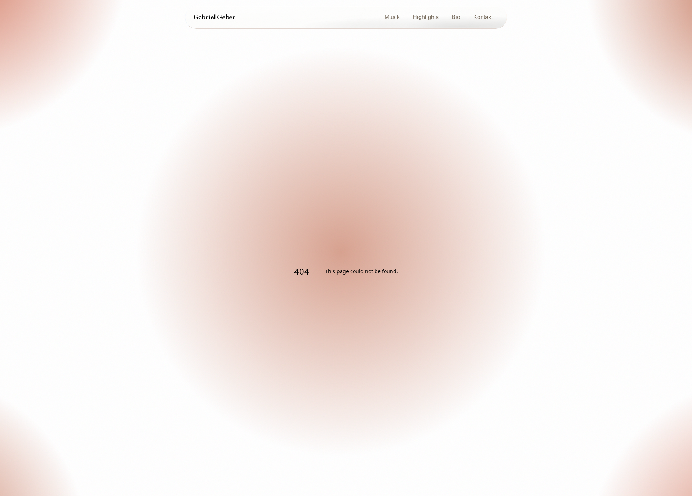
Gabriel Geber (214, 17)
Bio (456, 17)
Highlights (426, 17)
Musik (392, 17)
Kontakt (483, 17)
